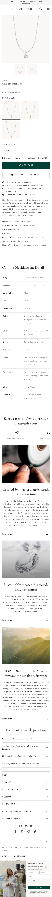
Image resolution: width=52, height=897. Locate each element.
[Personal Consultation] (11, 9)
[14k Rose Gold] (11, 130)
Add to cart (26, 165)
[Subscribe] (47, 841)
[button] (40, 9)
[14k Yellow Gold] (30, 110)
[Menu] (4, 9)
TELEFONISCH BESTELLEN (28, 175)
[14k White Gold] (11, 110)
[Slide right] (47, 2)
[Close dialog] (50, 862)
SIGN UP (39, 887)
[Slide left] (4, 2)
